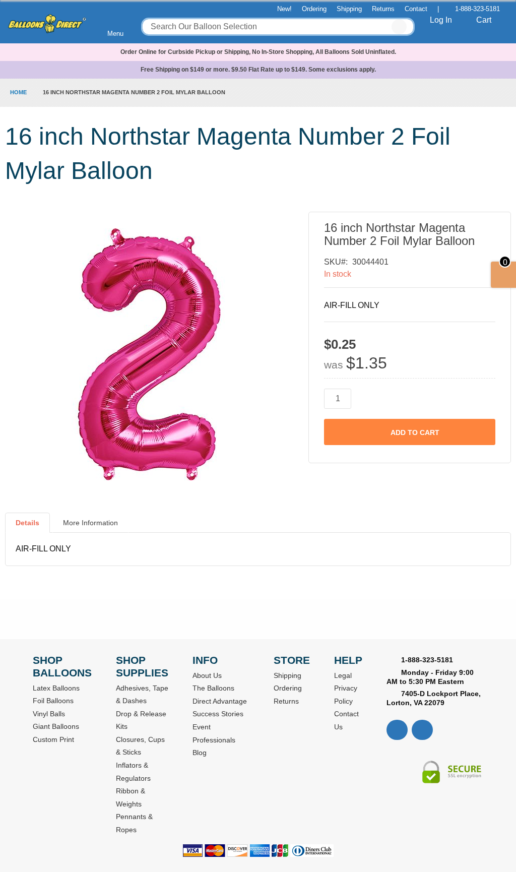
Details (27, 523)
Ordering (314, 9)
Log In (441, 20)
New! (284, 9)
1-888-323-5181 (477, 9)
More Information (90, 523)
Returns (383, 9)
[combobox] (278, 27)
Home (18, 92)
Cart (483, 20)
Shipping (349, 9)
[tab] (27, 527)
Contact (416, 9)
